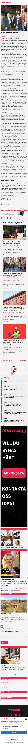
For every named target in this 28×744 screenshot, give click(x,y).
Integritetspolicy (13, 742)
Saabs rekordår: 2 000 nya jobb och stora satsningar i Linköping (14, 389)
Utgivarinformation (20, 742)
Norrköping (3, 36)
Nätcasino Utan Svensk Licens (7, 679)
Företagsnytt (6, 347)
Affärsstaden (18, 34)
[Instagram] (12, 715)
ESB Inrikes (9, 247)
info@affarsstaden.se (20, 667)
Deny (14, 735)
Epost (2, 634)
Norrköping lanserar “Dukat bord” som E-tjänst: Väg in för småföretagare (13, 342)
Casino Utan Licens (5, 687)
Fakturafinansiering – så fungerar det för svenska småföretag (14, 242)
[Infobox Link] (14, 539)
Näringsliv (18, 247)
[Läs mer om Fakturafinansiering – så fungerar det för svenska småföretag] (14, 232)
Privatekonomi (13, 313)
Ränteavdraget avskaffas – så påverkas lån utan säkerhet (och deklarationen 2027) (13, 308)
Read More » (6, 254)
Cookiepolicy (6, 742)
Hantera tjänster (5, 728)
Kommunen (11, 347)
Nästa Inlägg (23, 360)
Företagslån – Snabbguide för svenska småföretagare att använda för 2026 (13, 275)
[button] (26, 718)
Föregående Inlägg (6, 360)
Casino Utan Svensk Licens (6, 685)
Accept (14, 732)
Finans (14, 247)
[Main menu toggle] (25, 2)
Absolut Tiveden (10, 617)
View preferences (14, 739)
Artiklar (22, 34)
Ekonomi (5, 247)
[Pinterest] (7, 218)
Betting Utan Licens (5, 682)
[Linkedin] (10, 218)
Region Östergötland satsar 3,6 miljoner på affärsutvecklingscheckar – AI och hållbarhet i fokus (15, 380)
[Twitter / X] (4, 218)
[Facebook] (1, 218)
